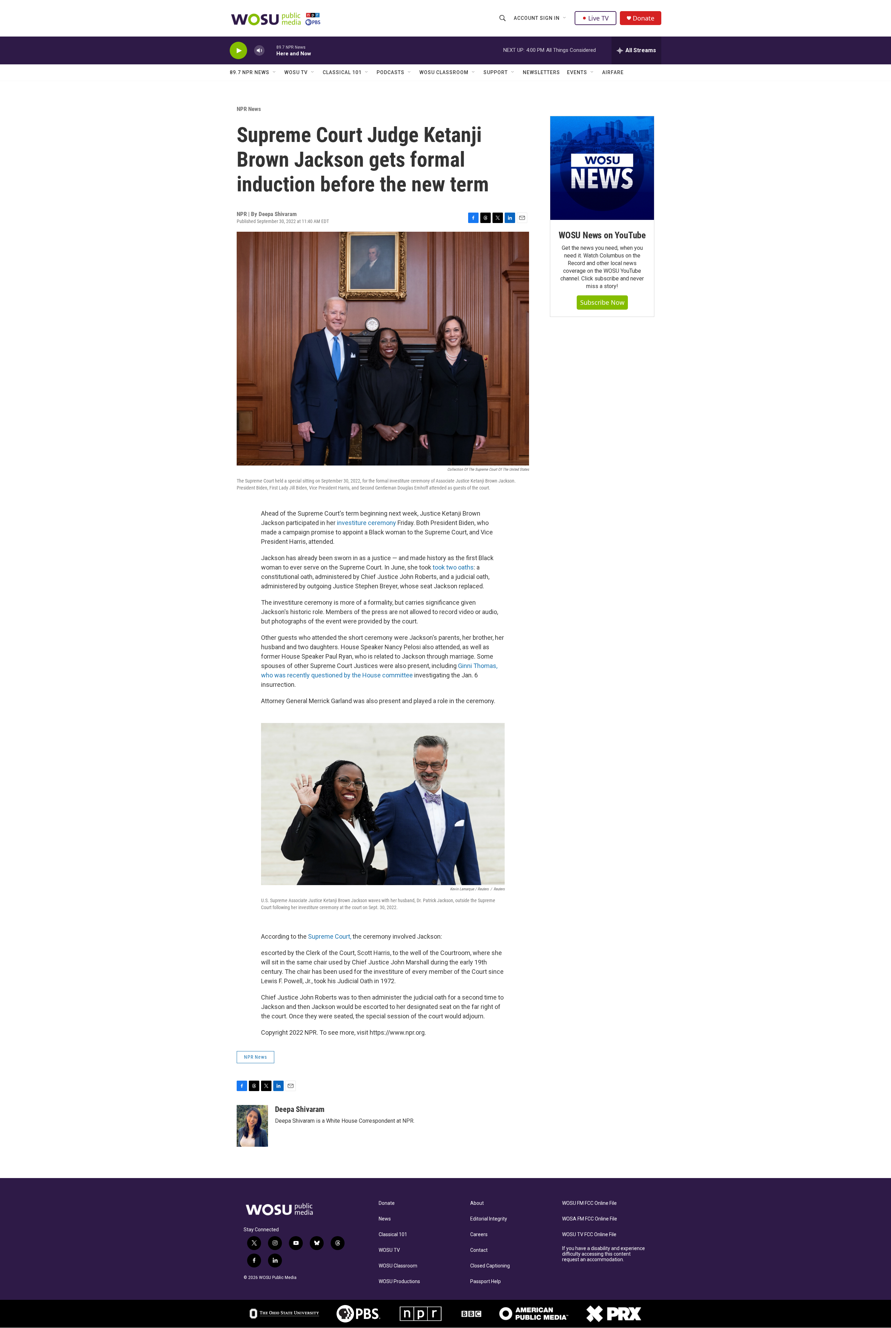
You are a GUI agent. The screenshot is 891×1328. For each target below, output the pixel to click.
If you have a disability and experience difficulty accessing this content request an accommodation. (603, 1254)
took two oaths (453, 567)
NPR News (249, 108)
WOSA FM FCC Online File (589, 1219)
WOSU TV (296, 72)
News (385, 1219)
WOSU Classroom (443, 72)
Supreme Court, (330, 936)
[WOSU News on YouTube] (602, 168)
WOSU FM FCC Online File (589, 1203)
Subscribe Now (602, 302)
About (477, 1203)
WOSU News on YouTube (602, 235)
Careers (479, 1234)
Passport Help (485, 1281)
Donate (643, 18)
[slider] (270, 50)
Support (495, 72)
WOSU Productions (399, 1281)
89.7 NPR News (249, 72)
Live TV (598, 18)
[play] (238, 51)
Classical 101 (342, 72)
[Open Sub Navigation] (565, 18)
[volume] (259, 50)
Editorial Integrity (488, 1219)
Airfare (613, 72)
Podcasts (390, 72)
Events (577, 72)
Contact (479, 1250)
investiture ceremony (366, 522)
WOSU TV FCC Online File (589, 1234)
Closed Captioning (490, 1266)
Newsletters (541, 72)
